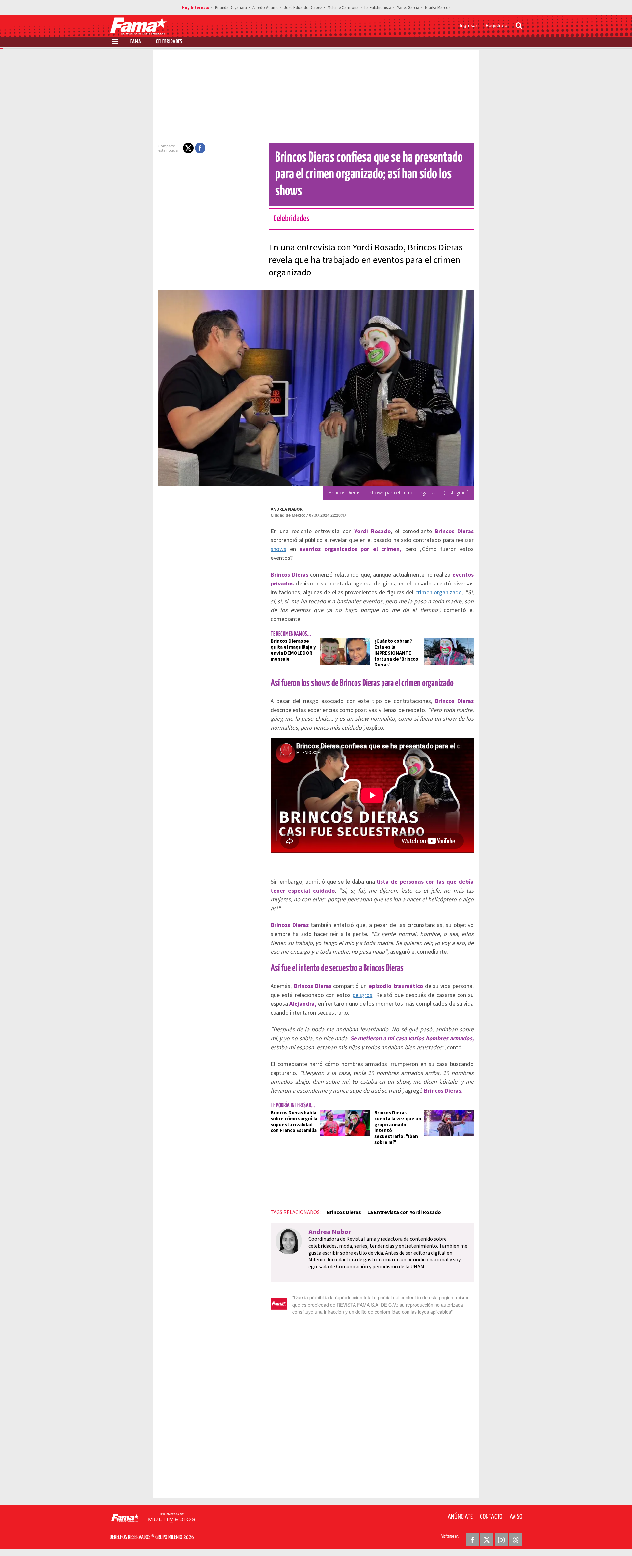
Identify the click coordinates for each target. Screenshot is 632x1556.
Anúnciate (460, 1517)
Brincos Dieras (344, 1212)
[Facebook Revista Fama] (472, 1539)
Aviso (516, 1517)
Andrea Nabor (287, 509)
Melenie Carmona (343, 8)
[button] (188, 148)
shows (278, 549)
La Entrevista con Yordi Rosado (404, 1212)
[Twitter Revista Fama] (486, 1539)
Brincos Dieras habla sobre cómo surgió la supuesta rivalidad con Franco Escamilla (294, 1121)
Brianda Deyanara (231, 8)
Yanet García (408, 8)
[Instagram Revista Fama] (501, 1539)
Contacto (491, 1517)
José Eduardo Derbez (303, 8)
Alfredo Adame (265, 8)
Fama (135, 42)
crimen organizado (439, 592)
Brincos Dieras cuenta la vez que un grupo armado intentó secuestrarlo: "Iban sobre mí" (397, 1127)
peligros (362, 995)
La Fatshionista (377, 8)
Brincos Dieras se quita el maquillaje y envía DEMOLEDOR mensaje (293, 650)
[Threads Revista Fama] (515, 1539)
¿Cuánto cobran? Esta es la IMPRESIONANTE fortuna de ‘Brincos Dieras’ (396, 653)
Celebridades (169, 42)
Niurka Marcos (437, 8)
